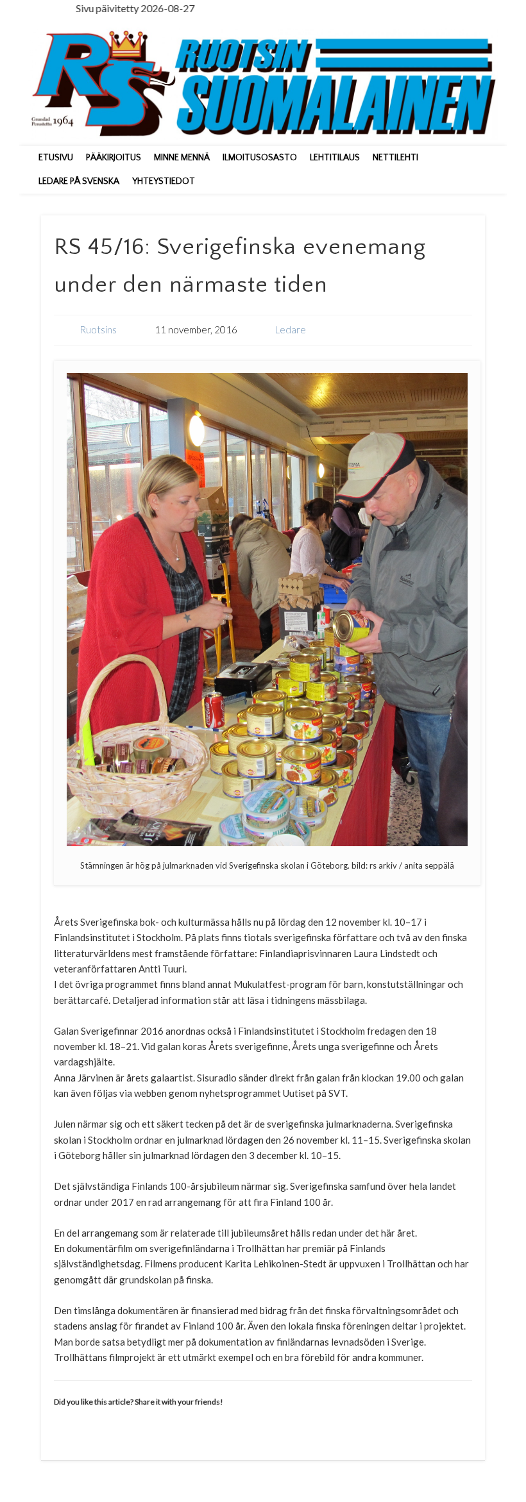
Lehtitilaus (335, 158)
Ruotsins (98, 329)
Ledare (290, 329)
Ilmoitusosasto (260, 158)
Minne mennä (182, 158)
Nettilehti (395, 158)
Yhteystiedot (163, 181)
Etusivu (55, 158)
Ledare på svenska (78, 181)
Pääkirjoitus (113, 158)
